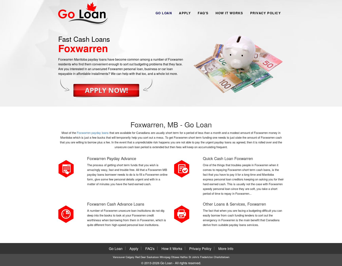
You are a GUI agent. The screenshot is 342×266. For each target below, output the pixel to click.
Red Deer (140, 257)
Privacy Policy (265, 13)
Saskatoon (153, 257)
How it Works (229, 13)
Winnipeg (165, 257)
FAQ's (203, 13)
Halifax (184, 257)
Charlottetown (221, 257)
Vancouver (119, 257)
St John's (194, 257)
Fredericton (206, 257)
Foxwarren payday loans (93, 133)
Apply (185, 13)
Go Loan (164, 13)
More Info (225, 248)
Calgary (130, 257)
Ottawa (175, 257)
